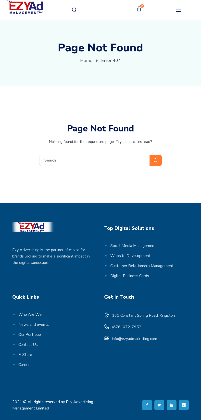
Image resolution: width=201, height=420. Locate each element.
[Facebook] (147, 405)
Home (86, 60)
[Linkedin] (171, 405)
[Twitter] (159, 405)
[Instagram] (184, 405)
